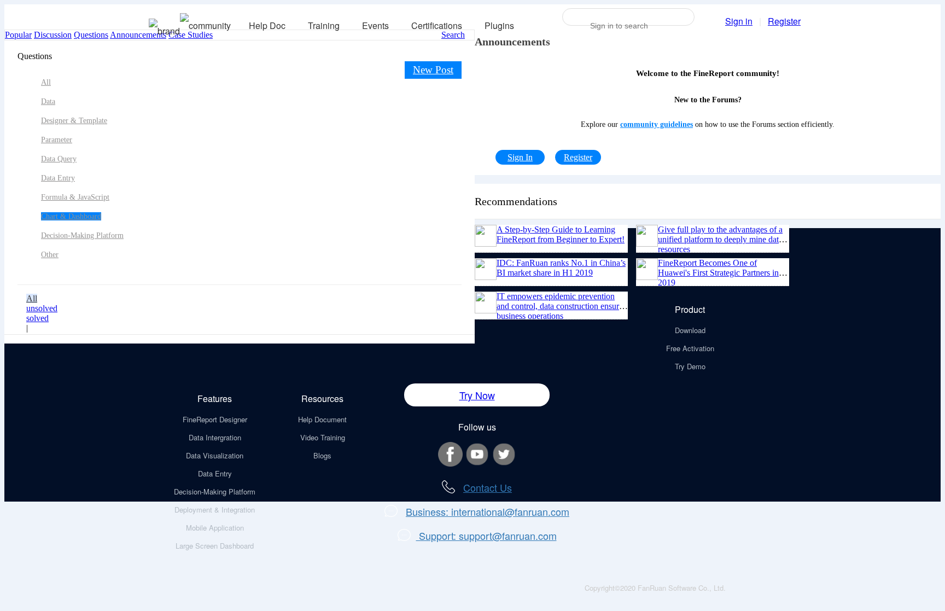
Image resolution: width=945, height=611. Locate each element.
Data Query (59, 159)
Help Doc (267, 25)
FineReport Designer (215, 419)
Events (375, 25)
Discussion (53, 34)
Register (784, 21)
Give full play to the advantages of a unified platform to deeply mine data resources (720, 239)
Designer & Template (74, 121)
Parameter (56, 140)
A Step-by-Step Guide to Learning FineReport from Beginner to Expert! (561, 234)
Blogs (322, 455)
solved (37, 318)
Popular (18, 34)
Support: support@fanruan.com (486, 535)
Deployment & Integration (214, 509)
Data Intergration (215, 437)
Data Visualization (214, 455)
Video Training (322, 437)
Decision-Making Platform (82, 235)
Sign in (738, 21)
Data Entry (58, 178)
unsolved (41, 308)
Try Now (477, 395)
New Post (433, 69)
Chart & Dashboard (71, 216)
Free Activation (690, 348)
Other (50, 255)
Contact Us (487, 487)
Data (48, 101)
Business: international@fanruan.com (487, 511)
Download (690, 330)
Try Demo (690, 366)
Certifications (436, 25)
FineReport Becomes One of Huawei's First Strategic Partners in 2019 (718, 272)
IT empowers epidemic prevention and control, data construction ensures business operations (561, 306)
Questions (91, 34)
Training (324, 25)
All (46, 82)
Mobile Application (215, 527)
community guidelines (656, 124)
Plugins (499, 25)
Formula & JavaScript (75, 197)
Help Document (322, 419)
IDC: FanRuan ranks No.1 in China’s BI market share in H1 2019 (561, 267)
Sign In (520, 157)
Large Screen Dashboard (215, 545)
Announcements (138, 34)
